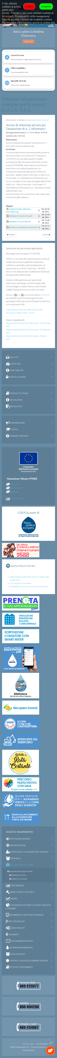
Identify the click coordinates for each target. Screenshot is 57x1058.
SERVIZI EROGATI (17, 928)
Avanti (46, 235)
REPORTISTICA (17, 499)
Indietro (11, 235)
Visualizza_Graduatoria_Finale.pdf (23, 227)
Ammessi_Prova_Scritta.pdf (20, 216)
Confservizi (44, 295)
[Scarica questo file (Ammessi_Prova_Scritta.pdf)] (7, 216)
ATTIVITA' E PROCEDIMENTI (21, 967)
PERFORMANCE (17, 886)
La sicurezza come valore (20, 583)
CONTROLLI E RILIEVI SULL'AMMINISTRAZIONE (28, 961)
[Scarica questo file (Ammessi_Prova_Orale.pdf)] (7, 222)
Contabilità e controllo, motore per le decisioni (29, 586)
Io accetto (46, 6)
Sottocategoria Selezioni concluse (38, 120)
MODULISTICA (16, 406)
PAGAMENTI (13, 934)
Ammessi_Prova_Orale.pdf (20, 222)
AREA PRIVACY (12, 1044)
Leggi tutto (28, 42)
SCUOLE (14, 429)
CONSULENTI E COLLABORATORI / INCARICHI (29, 852)
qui (13, 295)
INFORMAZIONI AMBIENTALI (21, 948)
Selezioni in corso (18, 875)
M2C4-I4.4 (14, 492)
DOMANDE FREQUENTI (19, 436)
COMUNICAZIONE (17, 423)
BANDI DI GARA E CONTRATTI (22, 892)
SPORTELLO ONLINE (17, 377)
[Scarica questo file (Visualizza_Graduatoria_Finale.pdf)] (7, 227)
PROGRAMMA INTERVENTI (21, 941)
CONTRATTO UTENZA (18, 393)
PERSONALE (15, 858)
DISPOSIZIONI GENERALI (20, 839)
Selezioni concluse (19, 879)
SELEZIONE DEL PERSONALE (22, 865)
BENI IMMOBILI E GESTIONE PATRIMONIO (26, 915)
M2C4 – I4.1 (15, 484)
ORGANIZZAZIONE (18, 845)
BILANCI (13, 899)
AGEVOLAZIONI (15, 400)
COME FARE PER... (17, 370)
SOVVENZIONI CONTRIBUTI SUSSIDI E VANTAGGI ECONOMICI (28, 907)
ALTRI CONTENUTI (17, 954)
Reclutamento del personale (20, 871)
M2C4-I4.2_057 (16, 488)
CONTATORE (15, 364)
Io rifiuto (29, 6)
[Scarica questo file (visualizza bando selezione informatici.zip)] (7, 209)
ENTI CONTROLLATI (16, 921)
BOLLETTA (13, 357)
